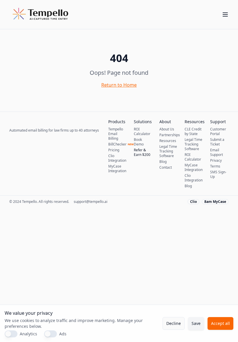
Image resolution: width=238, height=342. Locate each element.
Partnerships (168, 135)
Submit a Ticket (217, 142)
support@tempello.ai (90, 201)
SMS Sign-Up (218, 174)
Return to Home (119, 85)
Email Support (216, 152)
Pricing (113, 150)
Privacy (216, 160)
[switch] (11, 333)
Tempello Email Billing (115, 134)
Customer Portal (218, 131)
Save (196, 323)
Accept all (220, 323)
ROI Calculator (142, 131)
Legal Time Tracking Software (168, 151)
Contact (165, 167)
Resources (167, 141)
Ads (62, 333)
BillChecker (117, 144)
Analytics (28, 333)
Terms (215, 166)
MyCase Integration (117, 168)
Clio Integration (117, 158)
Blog (163, 161)
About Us (166, 129)
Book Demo (139, 142)
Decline (173, 323)
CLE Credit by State (193, 131)
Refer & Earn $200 (142, 152)
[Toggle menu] (225, 14)
